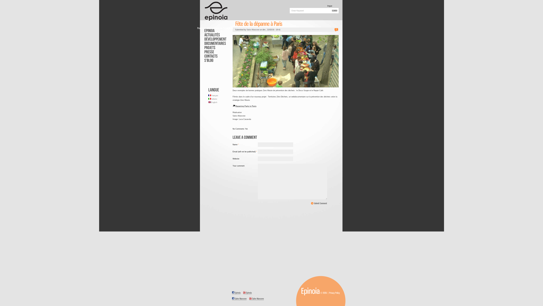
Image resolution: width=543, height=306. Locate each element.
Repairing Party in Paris (245, 106)
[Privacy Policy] (334, 293)
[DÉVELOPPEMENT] (213, 39)
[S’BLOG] (213, 60)
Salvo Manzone (253, 30)
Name (236, 145)
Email (245, 152)
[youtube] (247, 292)
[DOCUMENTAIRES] (213, 43)
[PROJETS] (213, 47)
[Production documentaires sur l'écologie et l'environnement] (310, 290)
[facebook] (236, 292)
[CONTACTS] (213, 56)
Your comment (238, 166)
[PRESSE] (213, 52)
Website (236, 159)
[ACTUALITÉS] (213, 35)
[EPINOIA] (213, 30)
